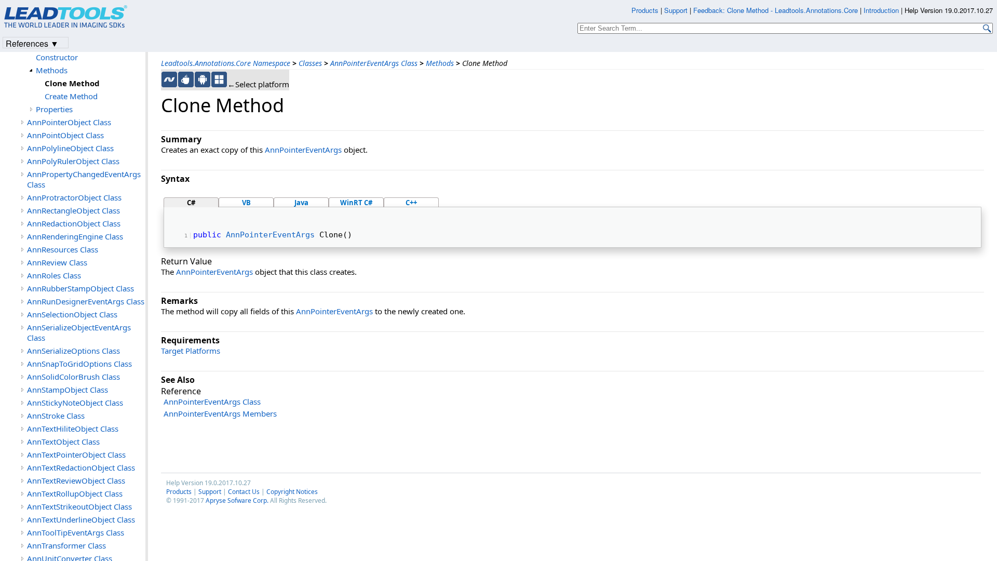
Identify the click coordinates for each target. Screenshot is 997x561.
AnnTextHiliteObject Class (72, 428)
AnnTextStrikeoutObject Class (79, 506)
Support (209, 491)
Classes (310, 63)
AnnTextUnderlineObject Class (81, 519)
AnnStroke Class (56, 415)
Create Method (71, 96)
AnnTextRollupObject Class (75, 493)
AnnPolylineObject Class (70, 148)
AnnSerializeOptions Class (73, 350)
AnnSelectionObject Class (72, 314)
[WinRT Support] (219, 79)
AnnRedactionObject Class (73, 223)
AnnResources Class (62, 249)
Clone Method (72, 83)
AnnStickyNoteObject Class (75, 402)
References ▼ (32, 42)
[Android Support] (202, 79)
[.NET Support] (169, 79)
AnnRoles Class (54, 275)
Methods (440, 63)
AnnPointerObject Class (69, 122)
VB (246, 202)
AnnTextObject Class (63, 441)
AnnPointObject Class (65, 135)
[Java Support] (186, 79)
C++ (411, 202)
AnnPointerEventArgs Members (220, 413)
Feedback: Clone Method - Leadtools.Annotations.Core (776, 10)
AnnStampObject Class (67, 389)
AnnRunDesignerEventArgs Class (85, 301)
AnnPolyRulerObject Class (73, 161)
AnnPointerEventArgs (303, 149)
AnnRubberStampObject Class (80, 288)
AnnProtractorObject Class (74, 197)
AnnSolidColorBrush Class (73, 376)
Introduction (881, 10)
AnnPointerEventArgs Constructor (74, 52)
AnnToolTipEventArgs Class (75, 532)
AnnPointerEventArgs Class (373, 63)
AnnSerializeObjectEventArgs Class (79, 332)
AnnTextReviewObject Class (76, 480)
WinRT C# (356, 202)
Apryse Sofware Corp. (237, 500)
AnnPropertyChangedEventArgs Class (84, 179)
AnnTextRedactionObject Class (81, 467)
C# (191, 202)
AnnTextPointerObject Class (76, 454)
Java (301, 202)
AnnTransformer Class (66, 545)
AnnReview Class (57, 262)
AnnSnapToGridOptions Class (79, 363)
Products (179, 491)
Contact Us (244, 491)
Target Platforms (190, 350)
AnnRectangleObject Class (73, 210)
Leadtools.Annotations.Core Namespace (225, 63)
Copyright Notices (292, 491)
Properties (54, 109)
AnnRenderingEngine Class (75, 236)
